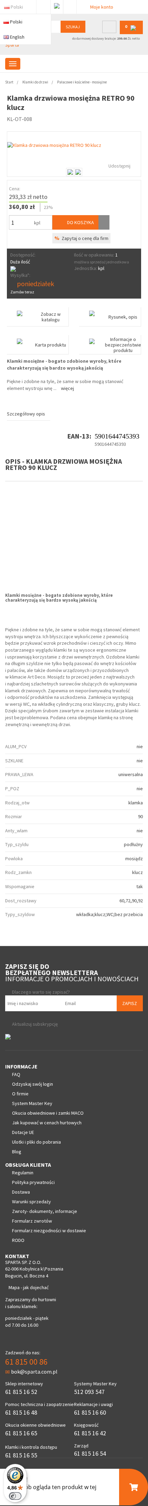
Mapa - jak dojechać (29, 1287)
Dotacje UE (23, 1132)
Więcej (67, 388)
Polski (17, 7)
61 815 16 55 (21, 1455)
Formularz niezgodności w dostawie (49, 1230)
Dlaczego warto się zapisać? (41, 992)
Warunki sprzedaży (31, 1201)
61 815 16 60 (90, 1412)
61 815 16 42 (90, 1433)
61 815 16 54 (90, 1453)
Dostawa (21, 1192)
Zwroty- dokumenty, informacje (44, 1211)
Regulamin (22, 1172)
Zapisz (129, 1003)
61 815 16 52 (21, 1392)
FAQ (16, 1074)
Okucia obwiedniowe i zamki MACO (48, 1113)
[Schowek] (103, 222)
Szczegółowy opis (26, 414)
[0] (131, 32)
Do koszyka (80, 222)
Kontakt (69, 5)
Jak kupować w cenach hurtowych (47, 1123)
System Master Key (32, 1103)
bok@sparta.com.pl (34, 1371)
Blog (16, 1151)
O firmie (20, 1094)
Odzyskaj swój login (32, 1084)
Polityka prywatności (33, 1182)
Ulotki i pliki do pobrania (36, 1142)
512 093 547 (89, 1392)
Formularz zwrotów (32, 1221)
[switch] (15, 1496)
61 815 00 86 (26, 1361)
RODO (18, 1240)
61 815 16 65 (21, 1433)
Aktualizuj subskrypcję (35, 1024)
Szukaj (73, 26)
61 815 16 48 (21, 1412)
